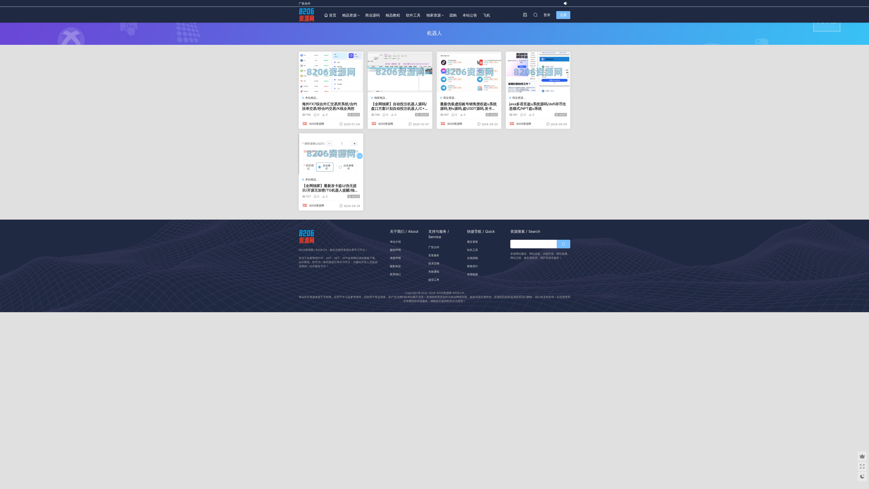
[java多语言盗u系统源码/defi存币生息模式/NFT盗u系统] (538, 72)
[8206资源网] (307, 15)
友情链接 (472, 274)
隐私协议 (395, 266)
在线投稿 (472, 258)
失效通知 (433, 271)
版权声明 (395, 250)
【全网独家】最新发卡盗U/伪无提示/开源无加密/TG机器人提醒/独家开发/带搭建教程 (330, 187)
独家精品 (379, 97)
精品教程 (393, 15)
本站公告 (470, 15)
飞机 (486, 15)
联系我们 (395, 274)
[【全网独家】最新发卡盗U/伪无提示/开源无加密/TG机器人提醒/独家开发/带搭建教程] (331, 153)
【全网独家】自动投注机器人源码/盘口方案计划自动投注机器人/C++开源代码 (399, 106)
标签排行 (472, 266)
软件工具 (413, 15)
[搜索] (535, 14)
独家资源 (433, 15)
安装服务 (433, 255)
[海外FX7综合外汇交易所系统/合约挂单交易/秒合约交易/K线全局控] (331, 72)
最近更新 (472, 241)
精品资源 (349, 15)
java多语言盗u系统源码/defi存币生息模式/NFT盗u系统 (537, 106)
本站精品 (310, 97)
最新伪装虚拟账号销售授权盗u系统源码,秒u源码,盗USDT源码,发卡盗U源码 (468, 106)
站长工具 (472, 250)
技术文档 (433, 263)
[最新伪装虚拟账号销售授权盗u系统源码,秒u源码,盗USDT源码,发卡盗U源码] (469, 72)
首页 (332, 15)
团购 (453, 15)
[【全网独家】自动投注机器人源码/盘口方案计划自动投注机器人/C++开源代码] (400, 72)
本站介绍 (395, 241)
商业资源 (448, 97)
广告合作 (304, 3)
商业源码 (372, 15)
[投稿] (525, 14)
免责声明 (395, 258)
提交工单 (433, 279)
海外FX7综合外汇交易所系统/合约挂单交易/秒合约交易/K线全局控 (329, 106)
